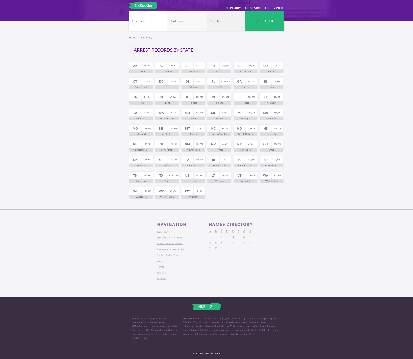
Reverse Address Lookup (171, 249)
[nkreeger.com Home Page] (143, 5)
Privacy (161, 272)
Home (132, 37)
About (257, 8)
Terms (160, 266)
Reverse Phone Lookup (170, 243)
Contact (278, 8)
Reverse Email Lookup (169, 237)
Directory (235, 8)
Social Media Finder (168, 255)
